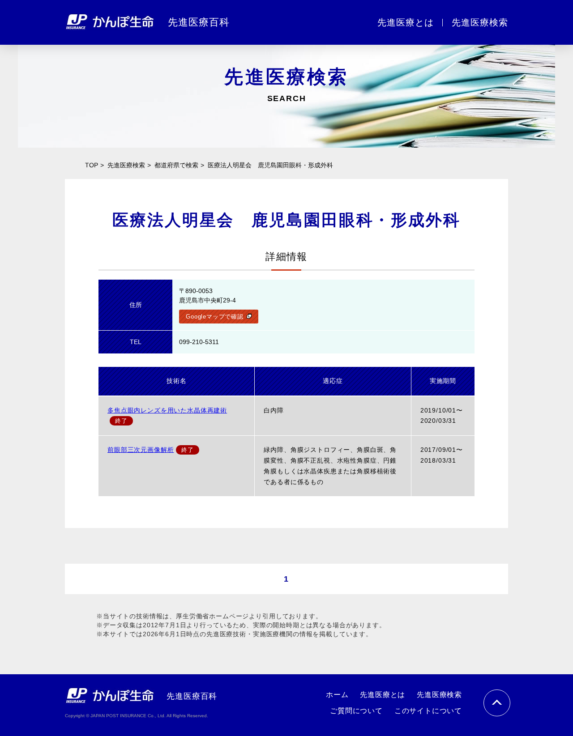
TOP (91, 165)
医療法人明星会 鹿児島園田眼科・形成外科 (270, 165)
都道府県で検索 (176, 165)
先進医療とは (382, 694)
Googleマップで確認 (214, 316)
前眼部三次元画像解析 (140, 449)
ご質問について (356, 711)
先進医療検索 (126, 165)
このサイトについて (428, 711)
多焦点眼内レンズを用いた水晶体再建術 (167, 410)
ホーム (337, 694)
